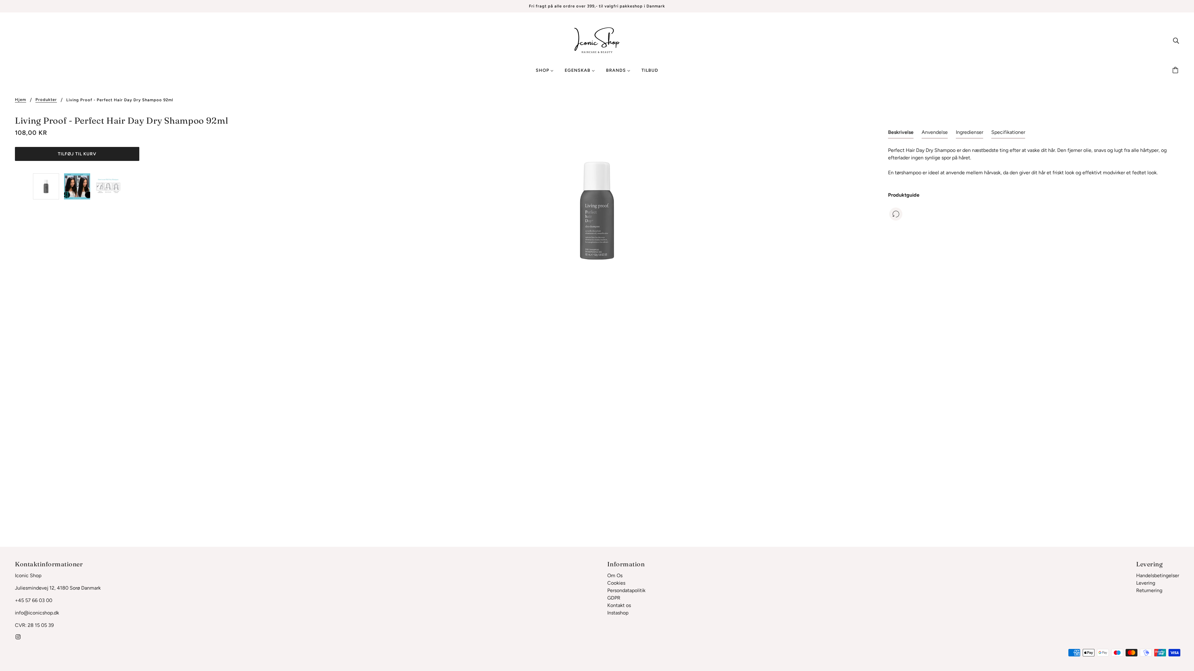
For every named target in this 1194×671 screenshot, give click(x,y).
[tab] (901, 134)
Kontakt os (619, 605)
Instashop (617, 613)
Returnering (1149, 590)
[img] (1176, 40)
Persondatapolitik (626, 590)
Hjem (20, 100)
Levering (1145, 583)
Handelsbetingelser (1157, 575)
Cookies (616, 583)
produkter (46, 100)
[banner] (597, 40)
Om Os (614, 575)
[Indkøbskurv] (1176, 70)
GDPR (613, 598)
